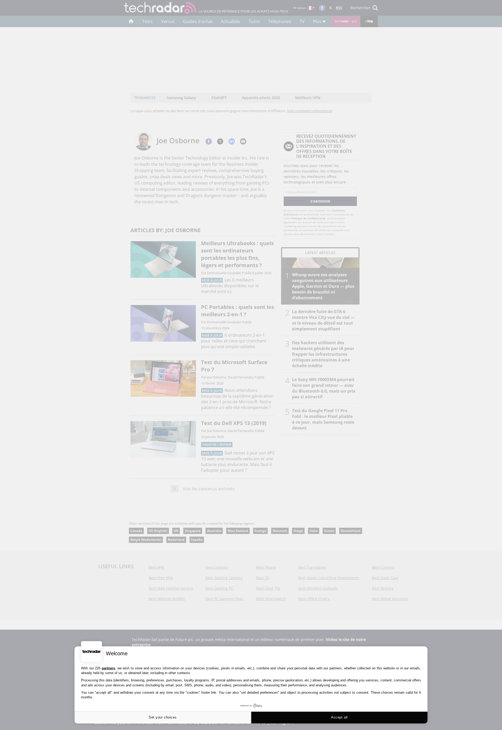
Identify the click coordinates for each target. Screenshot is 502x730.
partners (108, 668)
